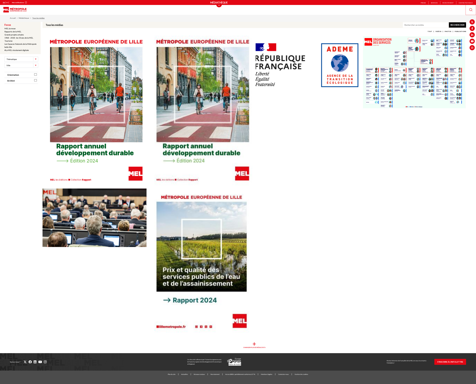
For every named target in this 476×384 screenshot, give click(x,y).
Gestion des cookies (301, 374)
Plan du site (171, 374)
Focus (7, 24)
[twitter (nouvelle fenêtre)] (25, 361)
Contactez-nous (466, 3)
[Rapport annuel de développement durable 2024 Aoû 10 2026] (201, 111)
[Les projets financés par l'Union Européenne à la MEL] (234, 362)
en (7, 2)
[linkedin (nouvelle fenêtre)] (35, 361)
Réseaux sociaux (199, 374)
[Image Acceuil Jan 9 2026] (95, 218)
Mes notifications (18, 2)
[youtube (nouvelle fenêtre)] (40, 361)
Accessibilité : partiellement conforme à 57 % (240, 374)
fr (4, 2)
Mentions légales (266, 374)
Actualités (184, 374)
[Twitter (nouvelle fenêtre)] (472, 22)
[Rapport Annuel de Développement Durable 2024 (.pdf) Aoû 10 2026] (95, 111)
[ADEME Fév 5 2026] (308, 65)
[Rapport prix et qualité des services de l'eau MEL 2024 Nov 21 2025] (201, 262)
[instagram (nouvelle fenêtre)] (45, 361)
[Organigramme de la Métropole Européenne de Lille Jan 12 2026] (414, 72)
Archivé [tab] (11, 80)
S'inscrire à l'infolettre (450, 362)
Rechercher (457, 25)
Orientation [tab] (13, 75)
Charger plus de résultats (254, 347)
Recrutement (448, 3)
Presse (423, 3)
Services (434, 3)
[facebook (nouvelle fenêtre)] (30, 361)
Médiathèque (24, 18)
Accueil (13, 18)
